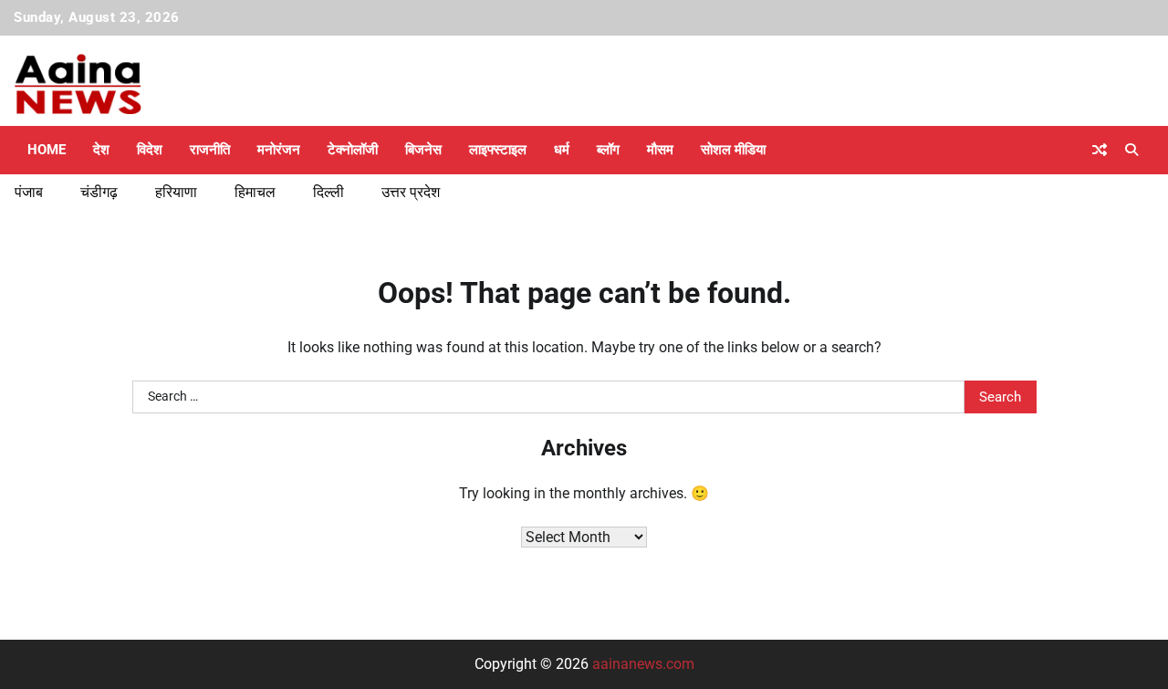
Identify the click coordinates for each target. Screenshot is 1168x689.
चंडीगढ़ (99, 192)
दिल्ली (328, 192)
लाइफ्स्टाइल (498, 149)
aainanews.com (643, 664)
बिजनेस (423, 149)
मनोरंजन (278, 149)
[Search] (1131, 149)
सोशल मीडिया (733, 149)
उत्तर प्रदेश (410, 192)
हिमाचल (255, 192)
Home (46, 149)
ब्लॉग (608, 149)
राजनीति (210, 149)
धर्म (561, 149)
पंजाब (29, 192)
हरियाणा (176, 192)
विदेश (149, 149)
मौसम (660, 149)
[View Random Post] (1099, 149)
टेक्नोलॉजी (353, 149)
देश (101, 149)
